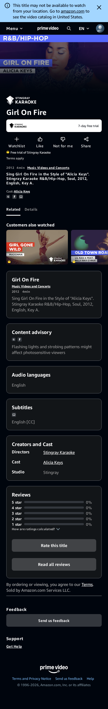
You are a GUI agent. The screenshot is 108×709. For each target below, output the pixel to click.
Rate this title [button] (54, 545)
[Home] (47, 28)
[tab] (13, 209)
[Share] (86, 139)
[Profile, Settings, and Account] (100, 28)
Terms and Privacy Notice (31, 678)
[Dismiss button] (99, 7)
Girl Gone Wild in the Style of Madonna (37, 247)
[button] (36, 529)
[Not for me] (62, 139)
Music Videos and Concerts (48, 168)
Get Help (14, 646)
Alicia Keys (22, 191)
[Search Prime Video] (69, 28)
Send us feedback (69, 678)
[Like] (40, 139)
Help (90, 678)
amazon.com (72, 11)
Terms (87, 584)
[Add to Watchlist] (16, 139)
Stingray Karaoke (59, 452)
